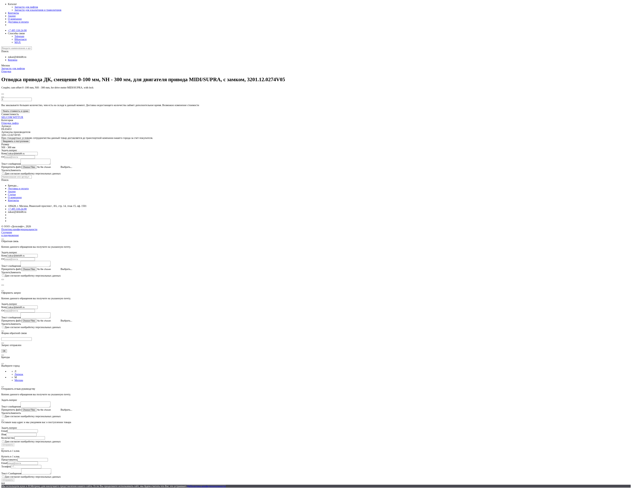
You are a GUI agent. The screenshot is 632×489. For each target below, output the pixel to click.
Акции (12, 15)
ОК (4, 351)
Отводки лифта (10, 123)
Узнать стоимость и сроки (15, 111)
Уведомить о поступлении (15, 141)
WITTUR (18, 117)
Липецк (18, 374)
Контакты (13, 13)
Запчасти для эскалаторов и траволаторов (37, 10)
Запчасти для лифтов (26, 7)
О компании (15, 18)
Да (188, 486)
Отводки (6, 71)
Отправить (8, 445)
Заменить (15, 170)
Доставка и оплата (18, 21)
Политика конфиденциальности (19, 229)
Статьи (12, 194)
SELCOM (7, 117)
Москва (18, 380)
